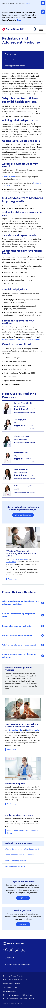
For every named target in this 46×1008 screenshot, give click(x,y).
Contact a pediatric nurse (17, 804)
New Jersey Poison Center (15, 866)
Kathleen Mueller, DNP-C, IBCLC (14, 339)
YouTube (17, 950)
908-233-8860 (35, 339)
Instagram (11, 950)
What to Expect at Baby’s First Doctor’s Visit (22, 849)
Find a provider (11, 54)
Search (34, 29)
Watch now (12, 579)
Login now (23, 898)
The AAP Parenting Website (15, 860)
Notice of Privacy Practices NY (15, 980)
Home (13, 29)
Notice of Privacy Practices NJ (15, 976)
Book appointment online (15, 66)
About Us (9, 958)
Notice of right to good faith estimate (18, 995)
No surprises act (9, 991)
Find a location (10, 60)
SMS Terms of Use (10, 987)
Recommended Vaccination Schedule (19, 855)
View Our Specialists (23, 515)
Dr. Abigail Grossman (20, 559)
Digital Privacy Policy (11, 983)
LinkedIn (23, 950)
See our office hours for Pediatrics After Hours (22, 832)
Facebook (5, 950)
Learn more (23, 924)
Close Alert (43, 3)
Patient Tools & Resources (18, 965)
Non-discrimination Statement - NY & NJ (18, 999)
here (28, 3)
